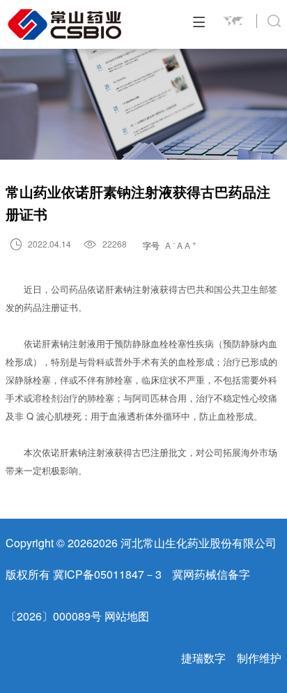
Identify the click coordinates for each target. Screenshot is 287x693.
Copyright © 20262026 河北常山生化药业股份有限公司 (141, 543)
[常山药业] (65, 24)
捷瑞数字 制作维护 (231, 658)
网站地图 (126, 616)
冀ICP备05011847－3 (107, 574)
